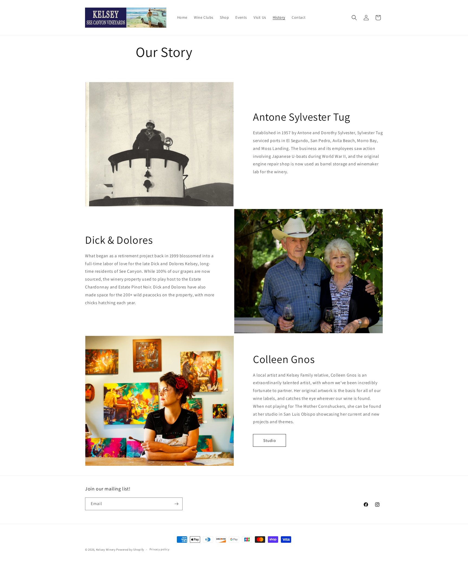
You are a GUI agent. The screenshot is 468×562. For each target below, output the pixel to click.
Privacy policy (160, 549)
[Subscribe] (176, 503)
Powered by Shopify (130, 549)
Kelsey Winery (106, 549)
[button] (354, 18)
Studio (269, 440)
